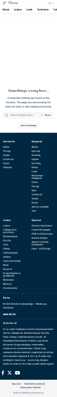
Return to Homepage (28, 126)
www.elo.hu (9, 314)
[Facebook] (3, 373)
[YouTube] (17, 373)
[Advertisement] (28, 56)
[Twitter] (10, 373)
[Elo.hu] (13, 3)
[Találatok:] (25, 115)
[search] (43, 3)
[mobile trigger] (5, 3)
